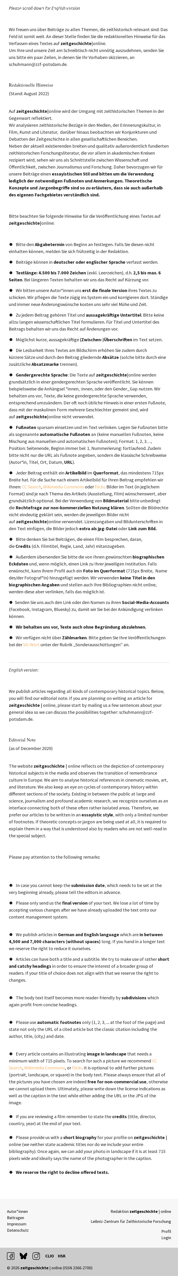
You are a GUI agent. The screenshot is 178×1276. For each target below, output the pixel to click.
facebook (13, 1256)
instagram (38, 1256)
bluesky (25, 1256)
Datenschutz (18, 1230)
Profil (166, 1231)
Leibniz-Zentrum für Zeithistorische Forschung (131, 1221)
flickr (100, 487)
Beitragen (15, 1217)
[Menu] (166, 10)
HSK (62, 1256)
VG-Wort (31, 644)
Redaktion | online (141, 1211)
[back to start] (50, 11)
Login (166, 1237)
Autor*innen (17, 1211)
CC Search (31, 487)
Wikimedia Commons (64, 487)
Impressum (16, 1224)
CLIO (49, 1256)
